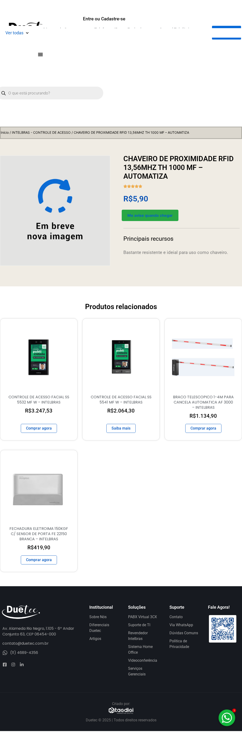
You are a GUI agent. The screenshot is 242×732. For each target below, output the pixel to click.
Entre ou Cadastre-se (104, 19)
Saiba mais (121, 428)
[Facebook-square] (4, 664)
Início (5, 132)
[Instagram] (13, 664)
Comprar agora (39, 428)
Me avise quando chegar (150, 215)
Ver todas (14, 32)
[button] (40, 54)
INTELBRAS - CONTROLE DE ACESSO (41, 132)
